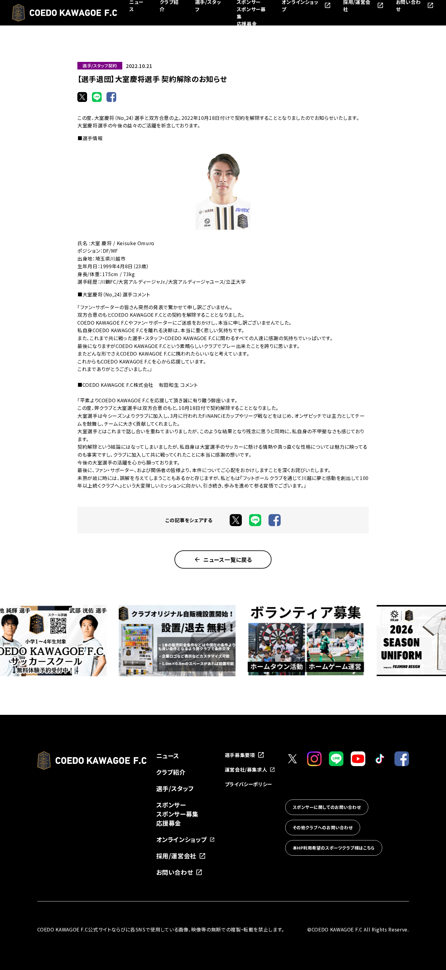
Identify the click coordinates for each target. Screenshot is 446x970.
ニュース (168, 755)
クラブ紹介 (171, 772)
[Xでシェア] (82, 97)
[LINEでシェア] (97, 97)
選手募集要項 (240, 755)
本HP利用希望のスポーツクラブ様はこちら (334, 848)
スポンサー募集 (177, 813)
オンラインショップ (181, 839)
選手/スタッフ (175, 788)
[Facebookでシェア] (111, 97)
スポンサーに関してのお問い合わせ (327, 807)
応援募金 (247, 23)
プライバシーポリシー (248, 784)
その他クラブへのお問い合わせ (323, 827)
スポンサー (171, 804)
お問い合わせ (174, 872)
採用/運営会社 (176, 855)
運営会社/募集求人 (246, 769)
